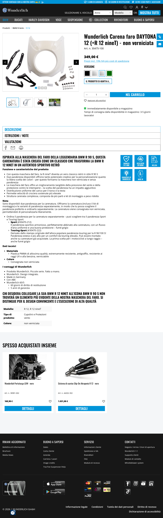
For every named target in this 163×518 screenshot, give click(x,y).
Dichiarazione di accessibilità (144, 511)
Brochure (6, 451)
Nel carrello (135, 94)
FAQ (85, 459)
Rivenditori (88, 455)
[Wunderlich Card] (14, 488)
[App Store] (54, 484)
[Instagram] (135, 484)
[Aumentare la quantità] (106, 94)
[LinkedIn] (151, 484)
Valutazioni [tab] (13, 141)
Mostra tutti (149, 12)
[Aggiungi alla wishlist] (50, 401)
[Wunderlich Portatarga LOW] (28, 367)
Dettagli (28, 408)
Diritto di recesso (147, 506)
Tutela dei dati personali (120, 506)
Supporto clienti (131, 455)
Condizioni (97, 506)
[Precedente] (5, 62)
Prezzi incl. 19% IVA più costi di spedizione (106, 61)
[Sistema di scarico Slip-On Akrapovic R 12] (81, 367)
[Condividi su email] (13, 148)
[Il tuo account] (137, 7)
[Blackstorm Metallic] (87, 73)
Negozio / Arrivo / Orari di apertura (140, 447)
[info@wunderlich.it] (160, 44)
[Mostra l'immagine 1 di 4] (36, 88)
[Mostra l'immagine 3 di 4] (42, 88)
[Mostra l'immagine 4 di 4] (45, 88)
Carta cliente (48, 451)
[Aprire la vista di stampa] (21, 148)
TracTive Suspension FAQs (54, 467)
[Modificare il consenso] (13, 512)
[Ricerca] (125, 7)
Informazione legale (76, 506)
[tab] (81, 129)
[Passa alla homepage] (15, 9)
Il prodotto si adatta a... (98, 81)
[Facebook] (128, 484)
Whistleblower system (134, 463)
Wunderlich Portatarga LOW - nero (19, 383)
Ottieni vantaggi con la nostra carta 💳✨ (21, 1)
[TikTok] (128, 492)
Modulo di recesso (92, 463)
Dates (45, 447)
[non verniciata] (102, 73)
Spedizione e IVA (91, 451)
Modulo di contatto (133, 459)
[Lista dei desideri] (131, 7)
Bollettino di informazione (14, 447)
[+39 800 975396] (160, 37)
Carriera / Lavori (50, 459)
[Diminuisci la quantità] (86, 94)
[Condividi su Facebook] (6, 148)
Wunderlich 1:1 (131, 451)
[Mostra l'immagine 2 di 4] (39, 88)
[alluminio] (94, 73)
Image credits (49, 463)
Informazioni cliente (92, 447)
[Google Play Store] (54, 492)
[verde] (109, 73)
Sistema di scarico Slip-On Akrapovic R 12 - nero (78, 383)
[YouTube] (143, 484)
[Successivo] (76, 62)
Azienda (46, 455)
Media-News (8, 455)
